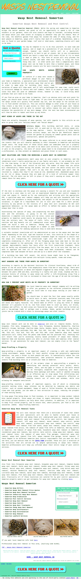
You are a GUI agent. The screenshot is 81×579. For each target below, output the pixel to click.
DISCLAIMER (75, 13)
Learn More (70, 578)
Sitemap (3, 563)
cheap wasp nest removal (63, 432)
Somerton (41, 324)
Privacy (78, 563)
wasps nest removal (69, 337)
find (8, 464)
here (70, 479)
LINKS (57, 13)
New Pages (9, 563)
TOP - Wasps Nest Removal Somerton (16, 547)
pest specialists (27, 415)
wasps (11, 396)
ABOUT (62, 13)
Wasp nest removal (9, 324)
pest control (41, 438)
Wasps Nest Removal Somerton (19, 483)
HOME (52, 13)
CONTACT (68, 13)
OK (77, 578)
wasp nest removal (50, 479)
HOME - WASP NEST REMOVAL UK (40, 557)
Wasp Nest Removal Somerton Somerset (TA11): (21, 28)
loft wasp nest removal (35, 421)
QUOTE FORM (39, 441)
